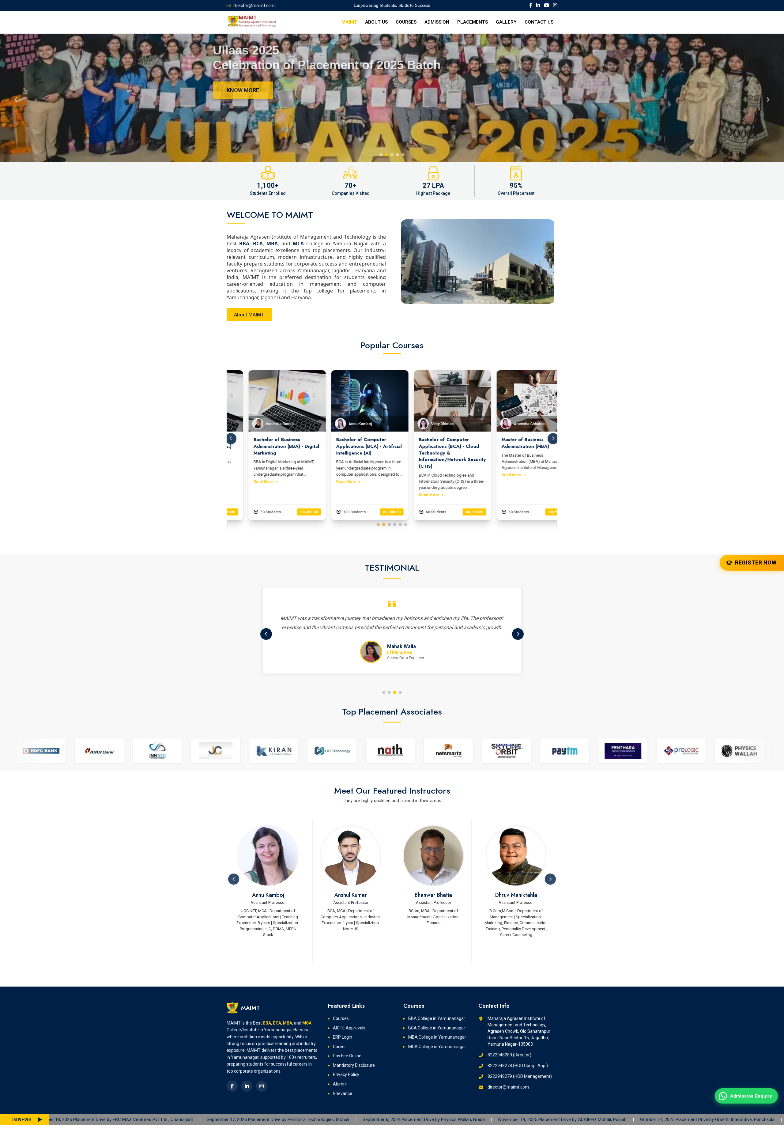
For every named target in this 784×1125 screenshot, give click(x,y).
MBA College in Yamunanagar (437, 1037)
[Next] (518, 634)
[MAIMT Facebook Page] (530, 5)
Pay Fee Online (347, 1055)
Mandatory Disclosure (354, 1065)
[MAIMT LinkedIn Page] (538, 5)
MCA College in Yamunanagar (437, 1046)
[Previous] (266, 634)
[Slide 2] (386, 154)
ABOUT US (376, 22)
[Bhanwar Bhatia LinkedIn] (350, 855)
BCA (258, 243)
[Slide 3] (392, 154)
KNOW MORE (243, 90)
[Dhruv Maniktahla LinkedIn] (433, 855)
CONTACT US (539, 22)
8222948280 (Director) (509, 1054)
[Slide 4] (397, 154)
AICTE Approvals (349, 1027)
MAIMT (349, 22)
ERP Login (342, 1037)
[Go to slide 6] (405, 524)
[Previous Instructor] (233, 879)
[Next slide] (768, 98)
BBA (244, 243)
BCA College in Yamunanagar (436, 1027)
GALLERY (506, 22)
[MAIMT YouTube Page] (546, 5)
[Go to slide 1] (378, 524)
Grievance (342, 1093)
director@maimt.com (254, 5)
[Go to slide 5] (400, 524)
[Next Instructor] (550, 879)
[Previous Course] (230, 438)
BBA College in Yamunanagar (436, 1018)
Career (339, 1046)
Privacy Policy (346, 1074)
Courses (341, 1018)
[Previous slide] (16, 98)
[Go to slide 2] (383, 524)
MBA (272, 243)
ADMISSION (436, 22)
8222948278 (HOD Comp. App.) (518, 1065)
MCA (298, 243)
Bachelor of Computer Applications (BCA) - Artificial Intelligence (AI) (267, 446)
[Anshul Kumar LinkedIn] (268, 855)
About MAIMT (249, 315)
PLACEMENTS (472, 22)
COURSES (406, 22)
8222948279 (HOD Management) (520, 1076)
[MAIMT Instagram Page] (555, 5)
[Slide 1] (381, 154)
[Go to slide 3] (389, 524)
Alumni (340, 1084)
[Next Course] (553, 438)
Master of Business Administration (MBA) (423, 443)
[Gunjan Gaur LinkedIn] (516, 855)
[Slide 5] (403, 154)
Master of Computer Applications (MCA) (505, 443)
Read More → (246, 481)
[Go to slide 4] (394, 524)
